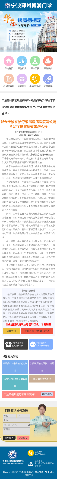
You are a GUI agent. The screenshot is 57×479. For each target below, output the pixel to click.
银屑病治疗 (37, 100)
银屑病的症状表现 (42, 379)
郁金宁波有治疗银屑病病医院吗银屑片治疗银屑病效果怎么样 (28, 107)
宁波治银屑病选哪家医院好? (19, 394)
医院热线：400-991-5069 (37, 331)
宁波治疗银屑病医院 (41, 154)
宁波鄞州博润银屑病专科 (16, 100)
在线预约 (11, 331)
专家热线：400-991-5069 (28, 135)
